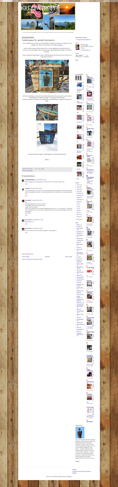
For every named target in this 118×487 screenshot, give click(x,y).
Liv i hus (89, 215)
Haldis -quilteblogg (90, 370)
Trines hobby (90, 254)
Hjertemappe (80, 235)
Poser (78, 282)
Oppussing (79, 277)
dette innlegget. (58, 45)
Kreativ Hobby (90, 267)
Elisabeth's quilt (89, 202)
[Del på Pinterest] (43, 168)
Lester (78, 247)
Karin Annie (28, 228)
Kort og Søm (28, 219)
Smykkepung (80, 287)
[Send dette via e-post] (38, 168)
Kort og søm (90, 169)
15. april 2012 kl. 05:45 (36, 200)
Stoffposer (79, 290)
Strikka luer (79, 294)
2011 (78, 219)
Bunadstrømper (93, 310)
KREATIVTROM (38, 8)
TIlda (78, 317)
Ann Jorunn (85, 44)
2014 (78, 187)
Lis (87, 344)
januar (78, 216)
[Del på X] (40, 168)
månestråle (28, 200)
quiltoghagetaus (90, 382)
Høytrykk (89, 280)
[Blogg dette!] (39, 168)
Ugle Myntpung (80, 324)
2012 (78, 191)
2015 (78, 185)
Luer (78, 257)
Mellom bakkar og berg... (90, 318)
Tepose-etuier (80, 314)
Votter (78, 331)
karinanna (27, 188)
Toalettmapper (29, 170)
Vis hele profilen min (86, 50)
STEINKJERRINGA (30, 179)
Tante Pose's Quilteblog (90, 292)
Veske (78, 327)
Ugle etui (79, 322)
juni (78, 206)
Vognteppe (79, 329)
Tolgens (89, 140)
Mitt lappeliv (90, 421)
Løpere (78, 258)
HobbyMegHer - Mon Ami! (90, 178)
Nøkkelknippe (80, 272)
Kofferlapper (80, 244)
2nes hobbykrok (89, 77)
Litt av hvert (79, 249)
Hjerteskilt (79, 238)
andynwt (60, 476)
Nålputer (79, 275)
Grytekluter (79, 231)
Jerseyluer (79, 240)
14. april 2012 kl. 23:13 (40, 179)
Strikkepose (79, 302)
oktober (79, 197)
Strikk (78, 292)
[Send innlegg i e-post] (36, 168)
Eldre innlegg (68, 256)
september (79, 199)
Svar (26, 184)
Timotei (89, 115)
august (78, 201)
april (78, 210)
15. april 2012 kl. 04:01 (36, 188)
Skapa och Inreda (89, 156)
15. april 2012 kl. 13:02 (37, 228)
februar (78, 214)
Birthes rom (90, 103)
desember (79, 193)
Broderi (78, 226)
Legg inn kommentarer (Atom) (35, 259)
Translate (86, 56)
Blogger (70, 476)
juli (77, 203)
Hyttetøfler (93, 233)
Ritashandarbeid (90, 129)
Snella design (90, 407)
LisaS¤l (89, 90)
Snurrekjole (93, 132)
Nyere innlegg (25, 256)
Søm (78, 309)
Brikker (78, 224)
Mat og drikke (80, 263)
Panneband (79, 279)
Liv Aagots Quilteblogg (90, 356)
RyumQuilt (89, 241)
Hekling (79, 233)
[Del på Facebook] (42, 168)
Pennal (78, 280)
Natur (78, 270)
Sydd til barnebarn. (93, 107)
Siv (87, 306)
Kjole (78, 242)
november (79, 195)
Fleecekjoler (80, 228)
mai (78, 208)
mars (78, 212)
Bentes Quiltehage (89, 188)
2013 (78, 189)
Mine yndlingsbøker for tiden (90, 181)
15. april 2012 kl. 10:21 (37, 219)
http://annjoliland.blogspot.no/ (84, 39)
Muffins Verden (89, 229)
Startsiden (47, 256)
